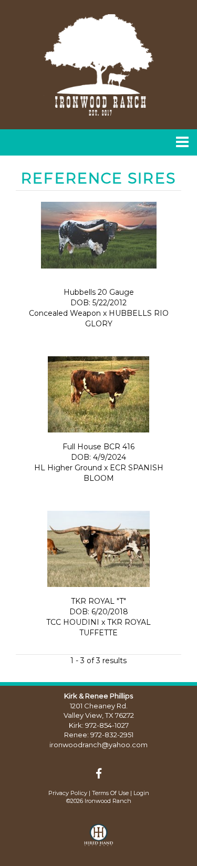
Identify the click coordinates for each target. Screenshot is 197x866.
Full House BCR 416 (98, 446)
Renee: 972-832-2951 (98, 734)
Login (141, 793)
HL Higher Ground (69, 467)
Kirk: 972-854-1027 (99, 725)
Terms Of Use (110, 793)
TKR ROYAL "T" (98, 601)
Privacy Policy (67, 793)
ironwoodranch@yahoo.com (98, 744)
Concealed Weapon (65, 313)
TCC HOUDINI (72, 622)
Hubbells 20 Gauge (99, 292)
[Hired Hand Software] (98, 839)
